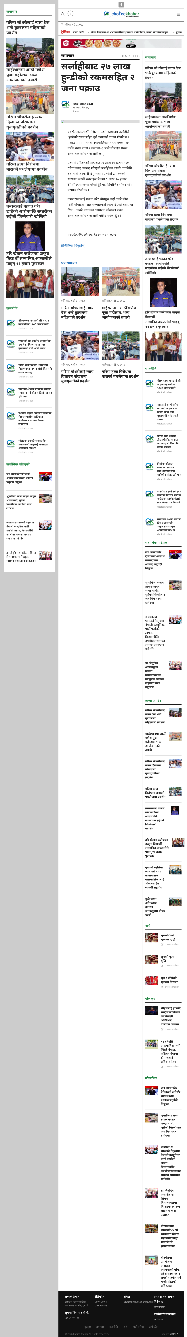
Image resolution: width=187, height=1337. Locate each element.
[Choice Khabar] (121, 16)
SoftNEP (174, 1334)
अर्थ (125, 1326)
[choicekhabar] (65, 104)
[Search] (63, 14)
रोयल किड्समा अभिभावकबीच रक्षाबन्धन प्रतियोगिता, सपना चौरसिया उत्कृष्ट (110, 32)
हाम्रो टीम (153, 1326)
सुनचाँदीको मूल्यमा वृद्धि (169, 32)
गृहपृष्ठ (124, 55)
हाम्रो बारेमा (138, 1326)
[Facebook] (121, 4)
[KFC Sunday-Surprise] (121, 43)
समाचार (100, 1326)
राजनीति (113, 1326)
